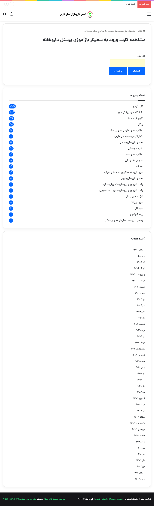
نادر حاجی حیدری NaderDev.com (19, 499)
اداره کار (139, 209)
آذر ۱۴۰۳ (141, 380)
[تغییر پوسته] (11, 16)
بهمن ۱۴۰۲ (140, 442)
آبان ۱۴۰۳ (140, 386)
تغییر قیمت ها (135, 118)
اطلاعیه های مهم (134, 155)
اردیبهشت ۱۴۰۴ (138, 349)
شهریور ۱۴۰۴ (139, 324)
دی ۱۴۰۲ (141, 448)
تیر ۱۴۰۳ (141, 411)
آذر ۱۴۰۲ (141, 454)
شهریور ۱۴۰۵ (139, 250)
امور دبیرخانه (136, 203)
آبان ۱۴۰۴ (140, 312)
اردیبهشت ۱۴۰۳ (137, 423)
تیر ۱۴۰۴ (141, 336)
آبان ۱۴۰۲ (140, 460)
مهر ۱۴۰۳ (141, 392)
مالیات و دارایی (135, 149)
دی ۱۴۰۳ (141, 374)
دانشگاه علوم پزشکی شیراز (130, 112)
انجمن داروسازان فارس (131, 143)
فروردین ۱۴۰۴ (138, 355)
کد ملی (141, 56)
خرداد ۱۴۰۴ (139, 343)
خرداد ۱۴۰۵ (139, 268)
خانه (140, 31)
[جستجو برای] (5, 16)
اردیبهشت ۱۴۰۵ (137, 274)
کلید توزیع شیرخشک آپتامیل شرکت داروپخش (110, 4)
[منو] (149, 16)
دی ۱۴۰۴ (141, 299)
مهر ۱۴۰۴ (141, 318)
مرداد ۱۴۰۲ (140, 479)
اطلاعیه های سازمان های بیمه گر (126, 131)
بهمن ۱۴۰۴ (140, 293)
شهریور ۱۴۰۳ (139, 398)
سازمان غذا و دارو (134, 161)
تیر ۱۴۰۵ (141, 262)
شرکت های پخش (134, 197)
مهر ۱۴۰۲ (141, 466)
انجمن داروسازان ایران (132, 179)
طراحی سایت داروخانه (54, 499)
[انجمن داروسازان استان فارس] (77, 14)
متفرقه (139, 167)
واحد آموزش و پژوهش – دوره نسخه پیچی (121, 191)
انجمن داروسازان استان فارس (109, 499)
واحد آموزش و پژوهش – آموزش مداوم (123, 185)
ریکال (140, 125)
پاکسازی (118, 71)
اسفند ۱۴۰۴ (139, 287)
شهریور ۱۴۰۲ (139, 473)
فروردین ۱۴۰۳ (138, 429)
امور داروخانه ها (123, 173)
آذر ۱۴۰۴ (141, 305)
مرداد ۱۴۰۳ (140, 405)
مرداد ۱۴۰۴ (140, 330)
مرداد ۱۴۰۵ (140, 256)
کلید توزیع (138, 106)
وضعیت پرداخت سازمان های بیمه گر (124, 221)
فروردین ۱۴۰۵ (138, 281)
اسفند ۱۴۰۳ (139, 361)
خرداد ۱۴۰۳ (139, 417)
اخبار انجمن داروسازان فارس (128, 137)
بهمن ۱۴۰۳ (140, 367)
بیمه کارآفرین (136, 215)
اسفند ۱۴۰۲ (139, 435)
